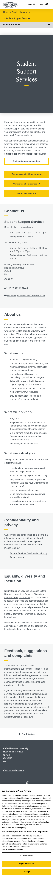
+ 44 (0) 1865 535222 (17, 288)
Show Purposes (26, 855)
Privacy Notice (17, 557)
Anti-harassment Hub (26, 193)
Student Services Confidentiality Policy (28, 553)
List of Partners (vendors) (12, 850)
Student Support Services (17, 18)
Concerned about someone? (26, 184)
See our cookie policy (17, 827)
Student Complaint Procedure (18, 717)
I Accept (26, 872)
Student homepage (21, 12)
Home (6, 12)
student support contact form (26, 141)
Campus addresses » (13, 770)
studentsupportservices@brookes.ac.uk (25, 154)
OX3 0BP (8, 279)
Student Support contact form (26, 161)
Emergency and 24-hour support (27, 174)
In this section (11, 24)
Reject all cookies (26, 864)
